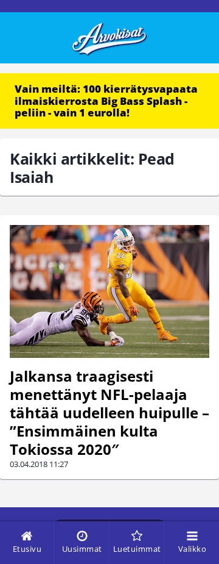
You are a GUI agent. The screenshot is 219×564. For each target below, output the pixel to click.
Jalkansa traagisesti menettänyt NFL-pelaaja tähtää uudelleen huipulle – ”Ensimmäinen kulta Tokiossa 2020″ (109, 412)
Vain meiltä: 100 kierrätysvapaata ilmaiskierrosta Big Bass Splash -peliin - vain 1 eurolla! (106, 101)
